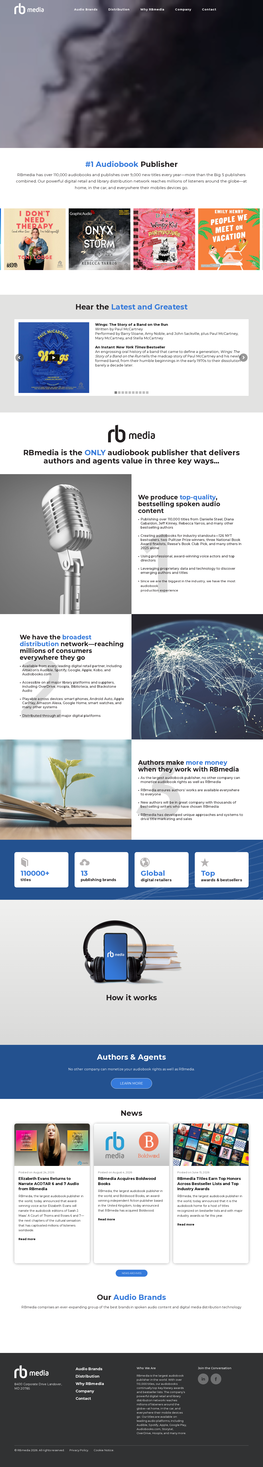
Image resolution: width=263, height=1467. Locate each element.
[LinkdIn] (203, 1378)
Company (183, 9)
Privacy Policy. (79, 1450)
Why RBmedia (152, 9)
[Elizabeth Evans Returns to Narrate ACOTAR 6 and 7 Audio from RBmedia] (52, 1145)
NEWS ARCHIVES (131, 1273)
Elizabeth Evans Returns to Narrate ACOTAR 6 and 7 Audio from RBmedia (48, 1183)
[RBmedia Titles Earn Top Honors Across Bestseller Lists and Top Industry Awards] (211, 1145)
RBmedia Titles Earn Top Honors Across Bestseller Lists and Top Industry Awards (209, 1183)
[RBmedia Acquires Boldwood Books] (131, 1145)
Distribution (119, 9)
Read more (27, 1239)
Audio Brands (86, 9)
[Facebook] (216, 1378)
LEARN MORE (131, 1083)
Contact (209, 9)
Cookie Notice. (104, 1450)
